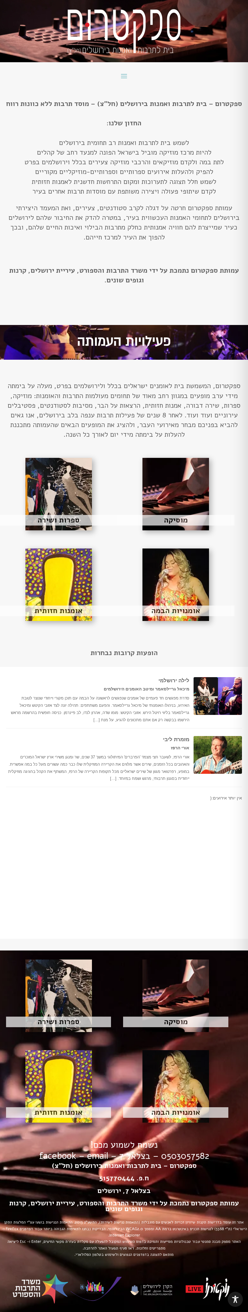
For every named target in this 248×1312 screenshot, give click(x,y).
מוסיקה (176, 520)
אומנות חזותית (58, 611)
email (97, 1156)
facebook (57, 1156)
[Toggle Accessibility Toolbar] (235, 1299)
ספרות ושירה (59, 520)
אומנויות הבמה (175, 611)
